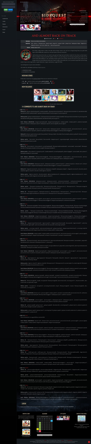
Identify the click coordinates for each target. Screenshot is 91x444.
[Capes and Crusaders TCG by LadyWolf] (60, 416)
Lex (26, 291)
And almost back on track (54, 35)
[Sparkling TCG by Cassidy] (66, 419)
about (33, 21)
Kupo (26, 144)
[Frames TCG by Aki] (66, 416)
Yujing (26, 298)
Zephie (26, 350)
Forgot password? (8, 11)
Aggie (26, 273)
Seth (26, 326)
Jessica (26, 127)
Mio (26, 162)
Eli (25, 221)
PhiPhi (26, 368)
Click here (47, 104)
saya (39, 20)
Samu (26, 385)
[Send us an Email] (26, 2)
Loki (26, 256)
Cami (26, 315)
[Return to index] (21, 2)
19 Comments (60, 38)
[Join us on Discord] (23, 2)
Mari (26, 197)
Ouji (26, 204)
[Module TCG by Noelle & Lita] (60, 419)
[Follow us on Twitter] (24, 2)
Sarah (26, 109)
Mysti (26, 238)
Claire (26, 333)
